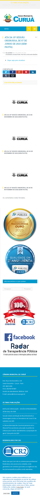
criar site (15, 461)
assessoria (17, 464)
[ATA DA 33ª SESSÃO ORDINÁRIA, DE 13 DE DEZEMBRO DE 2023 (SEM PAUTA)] (20, 101)
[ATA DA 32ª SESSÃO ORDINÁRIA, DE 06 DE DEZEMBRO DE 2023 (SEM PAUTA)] (20, 138)
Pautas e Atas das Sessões (29, 54)
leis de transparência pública (12, 469)
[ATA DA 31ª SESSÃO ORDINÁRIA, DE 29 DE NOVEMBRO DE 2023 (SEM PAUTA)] (20, 174)
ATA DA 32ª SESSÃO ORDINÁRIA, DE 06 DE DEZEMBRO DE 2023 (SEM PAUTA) (18, 152)
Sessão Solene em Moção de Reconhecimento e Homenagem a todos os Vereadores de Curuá (20, 5)
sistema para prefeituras (29, 461)
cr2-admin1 (8, 53)
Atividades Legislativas (13, 54)
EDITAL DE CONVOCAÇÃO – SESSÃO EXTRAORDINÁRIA (20, 409)
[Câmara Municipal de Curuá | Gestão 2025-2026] (20, 18)
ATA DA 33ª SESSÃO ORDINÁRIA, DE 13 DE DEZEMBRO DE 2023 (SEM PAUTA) (18, 116)
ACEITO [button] (15, 493)
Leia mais (20, 487)
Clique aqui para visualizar (16, 60)
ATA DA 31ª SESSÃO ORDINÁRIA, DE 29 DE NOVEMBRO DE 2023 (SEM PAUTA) (18, 189)
